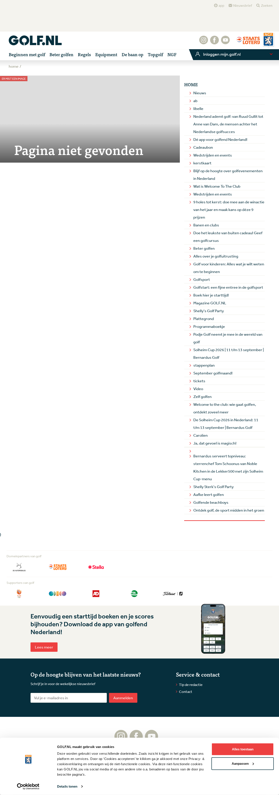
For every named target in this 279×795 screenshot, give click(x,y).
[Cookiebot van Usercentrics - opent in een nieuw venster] (28, 786)
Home (191, 84)
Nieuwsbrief (242, 5)
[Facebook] (214, 42)
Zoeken (266, 5)
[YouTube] (225, 42)
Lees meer (44, 647)
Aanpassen (240, 763)
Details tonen (67, 786)
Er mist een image (14, 79)
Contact (185, 691)
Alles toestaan (242, 749)
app (221, 5)
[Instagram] (203, 42)
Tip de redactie (190, 684)
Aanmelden (123, 697)
